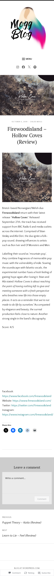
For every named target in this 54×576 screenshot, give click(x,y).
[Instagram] (18, 67)
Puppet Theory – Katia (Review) (21, 520)
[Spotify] (35, 67)
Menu (29, 59)
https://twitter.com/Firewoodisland (31, 405)
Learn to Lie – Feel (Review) (19, 533)
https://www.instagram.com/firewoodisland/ (27, 414)
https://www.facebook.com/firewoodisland (26, 396)
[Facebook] (24, 67)
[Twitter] (29, 67)
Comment (41, 499)
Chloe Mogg (36, 122)
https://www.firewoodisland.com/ (32, 400)
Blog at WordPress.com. (27, 568)
